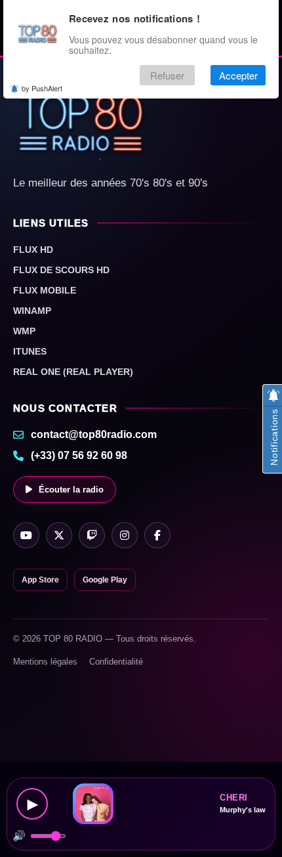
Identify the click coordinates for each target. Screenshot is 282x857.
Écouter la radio (71, 489)
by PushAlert (42, 88)
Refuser (167, 75)
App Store (40, 579)
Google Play (105, 579)
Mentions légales (45, 662)
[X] (59, 535)
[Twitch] (92, 535)
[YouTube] (26, 535)
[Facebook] (157, 535)
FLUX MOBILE (44, 290)
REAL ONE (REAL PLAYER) (73, 371)
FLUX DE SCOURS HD (61, 270)
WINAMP (32, 310)
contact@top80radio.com (94, 434)
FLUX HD (33, 249)
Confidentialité (116, 662)
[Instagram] (124, 535)
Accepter (238, 75)
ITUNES (30, 351)
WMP (24, 331)
